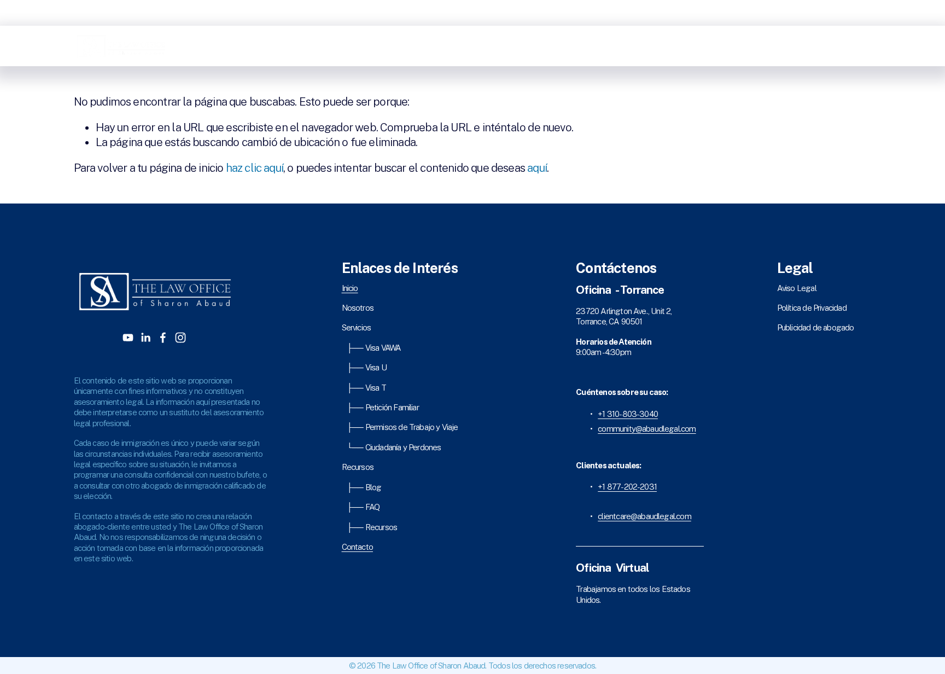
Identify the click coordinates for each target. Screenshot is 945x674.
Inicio (613, 46)
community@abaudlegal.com (647, 428)
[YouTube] (815, 45)
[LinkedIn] (832, 45)
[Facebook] (849, 45)
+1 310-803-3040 (628, 414)
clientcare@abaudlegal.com (644, 516)
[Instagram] (866, 45)
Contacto (779, 46)
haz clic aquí (254, 168)
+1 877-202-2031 (627, 486)
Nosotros (644, 46)
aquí (537, 168)
